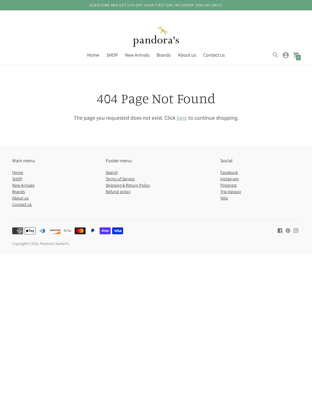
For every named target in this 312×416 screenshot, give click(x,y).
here (182, 117)
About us (187, 55)
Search (112, 172)
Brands (164, 55)
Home (93, 55)
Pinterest (228, 185)
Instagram (229, 179)
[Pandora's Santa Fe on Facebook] (280, 230)
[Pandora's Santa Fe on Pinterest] (287, 230)
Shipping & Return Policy (128, 185)
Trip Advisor (230, 191)
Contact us (214, 55)
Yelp (224, 198)
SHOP (112, 55)
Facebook (229, 172)
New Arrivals (137, 55)
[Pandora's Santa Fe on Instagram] (295, 230)
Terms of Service (120, 179)
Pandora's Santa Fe (54, 243)
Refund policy (118, 191)
